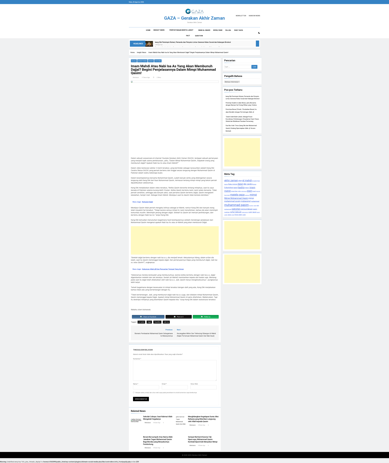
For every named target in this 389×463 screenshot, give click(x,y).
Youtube (158, 61)
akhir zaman (231, 180)
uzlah (244, 214)
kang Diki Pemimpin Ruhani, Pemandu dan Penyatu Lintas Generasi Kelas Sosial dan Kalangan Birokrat (193, 42)
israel (254, 191)
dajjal (149, 322)
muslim (251, 205)
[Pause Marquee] (257, 44)
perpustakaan (247, 209)
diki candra (248, 184)
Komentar (137, 359)
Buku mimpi (232, 184)
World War (217, 30)
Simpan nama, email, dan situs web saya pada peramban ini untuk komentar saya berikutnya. (166, 392)
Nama (135, 384)
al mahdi (141, 322)
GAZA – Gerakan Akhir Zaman (194, 18)
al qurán (254, 181)
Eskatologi (228, 188)
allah (240, 181)
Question (199, 36)
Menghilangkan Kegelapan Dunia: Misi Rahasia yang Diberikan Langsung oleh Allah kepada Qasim (203, 419)
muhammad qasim (236, 205)
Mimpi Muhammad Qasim (236, 198)
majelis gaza (237, 194)
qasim (255, 209)
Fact (188, 36)
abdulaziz (136, 77)
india (239, 191)
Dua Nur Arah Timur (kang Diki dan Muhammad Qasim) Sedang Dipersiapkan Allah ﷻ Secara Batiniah (241, 128)
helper (247, 188)
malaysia (247, 195)
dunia (254, 184)
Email (164, 384)
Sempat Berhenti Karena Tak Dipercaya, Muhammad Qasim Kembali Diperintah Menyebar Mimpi (202, 439)
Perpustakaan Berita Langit (181, 30)
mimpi (253, 194)
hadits (241, 187)
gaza (235, 187)
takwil (254, 212)
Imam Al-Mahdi (204, 30)
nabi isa (166, 322)
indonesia (244, 191)
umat (233, 214)
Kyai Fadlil (227, 195)
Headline (157, 322)
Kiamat (151, 61)
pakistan (236, 209)
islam (249, 191)
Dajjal (228, 30)
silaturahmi (245, 212)
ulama (229, 214)
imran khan (234, 191)
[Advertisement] (175, 240)
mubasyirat (246, 201)
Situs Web (194, 384)
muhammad (255, 201)
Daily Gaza (238, 30)
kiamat (258, 191)
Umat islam (238, 215)
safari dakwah (235, 212)
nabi (255, 205)
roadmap (227, 212)
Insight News (159, 30)
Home (148, 30)
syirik (250, 212)
